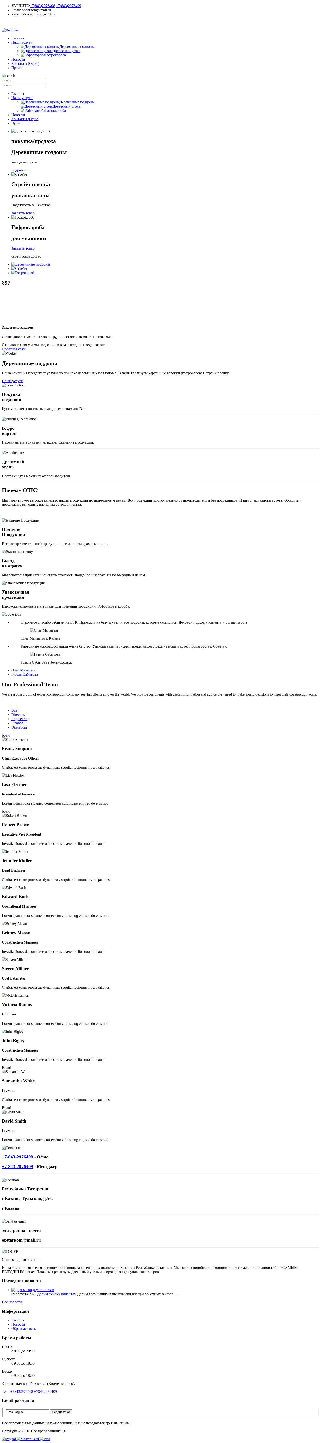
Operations (19, 727)
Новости (18, 59)
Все (14, 710)
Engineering (20, 719)
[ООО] (160, 22)
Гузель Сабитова (24, 674)
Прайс (16, 68)
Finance (17, 723)
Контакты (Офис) (25, 64)
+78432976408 (21, 1391)
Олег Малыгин (23, 670)
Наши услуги (22, 42)
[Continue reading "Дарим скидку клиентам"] (32, 1290)
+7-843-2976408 (17, 1156)
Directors (18, 715)
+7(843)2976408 (42, 6)
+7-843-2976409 (17, 1166)
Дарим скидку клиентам (56, 1294)
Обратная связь (14, 349)
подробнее (19, 170)
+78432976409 (45, 1391)
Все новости (12, 1302)
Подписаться (61, 1412)
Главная (17, 38)
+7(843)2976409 (68, 6)
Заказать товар (23, 213)
